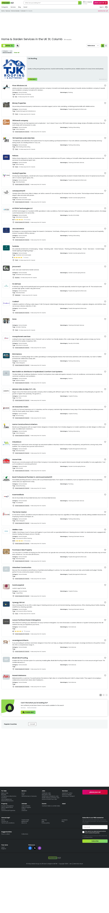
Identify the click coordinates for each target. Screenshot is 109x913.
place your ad (99, 3)
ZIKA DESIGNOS (18, 229)
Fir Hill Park (16, 284)
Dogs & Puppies (26, 807)
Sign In (101, 7)
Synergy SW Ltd (18, 602)
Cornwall (23, 11)
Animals (24, 803)
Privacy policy (46, 823)
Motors (24, 791)
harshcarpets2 (18, 585)
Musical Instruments (7, 801)
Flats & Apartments (7, 807)
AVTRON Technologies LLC (22, 208)
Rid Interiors (17, 354)
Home (2, 11)
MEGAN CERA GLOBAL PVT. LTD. (24, 389)
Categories (4, 7)
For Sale (4, 791)
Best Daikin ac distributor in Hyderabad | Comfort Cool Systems (37, 372)
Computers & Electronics (8, 796)
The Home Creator (19, 512)
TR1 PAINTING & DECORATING (23, 138)
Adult (64, 803)
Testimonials (25, 820)
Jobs (43, 791)
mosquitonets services (21, 336)
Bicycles (3, 794)
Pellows (15, 156)
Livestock (24, 810)
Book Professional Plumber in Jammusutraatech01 (32, 477)
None (14, 319)
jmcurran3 (16, 266)
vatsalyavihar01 (18, 191)
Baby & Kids (4, 793)
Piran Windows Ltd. (19, 85)
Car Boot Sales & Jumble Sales (51, 806)
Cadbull (15, 301)
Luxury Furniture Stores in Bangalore (26, 620)
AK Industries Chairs (20, 407)
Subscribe (95, 841)
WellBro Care (17, 529)
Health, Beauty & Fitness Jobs (50, 797)
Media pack (24, 821)
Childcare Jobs (46, 793)
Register (3, 849)
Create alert (29, 712)
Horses (24, 809)
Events (44, 803)
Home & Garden (15, 11)
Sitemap (44, 820)
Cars (23, 794)
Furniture (4, 797)
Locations (64, 820)
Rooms (3, 809)
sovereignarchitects (20, 640)
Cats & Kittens (26, 806)
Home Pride (16, 459)
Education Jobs (46, 794)
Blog (19, 7)
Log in (3, 847)
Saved (25, 7)
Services (13, 7)
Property (4, 803)
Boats (23, 793)
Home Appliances (6, 799)
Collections (24, 834)
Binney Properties (19, 103)
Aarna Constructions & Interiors (24, 424)
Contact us (4, 821)
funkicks (15, 246)
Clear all (16, 52)
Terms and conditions (7, 823)
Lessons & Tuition (67, 793)
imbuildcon (16, 442)
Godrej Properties (19, 173)
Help (43, 821)
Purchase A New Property (22, 550)
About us (24, 823)
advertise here (102, 11)
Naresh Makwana (19, 675)
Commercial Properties (8, 810)
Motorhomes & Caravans (29, 796)
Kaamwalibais (18, 495)
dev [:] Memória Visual (76, 864)
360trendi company (20, 120)
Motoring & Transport (68, 796)
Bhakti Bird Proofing (20, 658)
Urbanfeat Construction (21, 567)
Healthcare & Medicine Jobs (50, 796)
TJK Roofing (32, 58)
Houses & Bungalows (7, 806)
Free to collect (5, 834)
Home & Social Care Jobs (49, 799)
